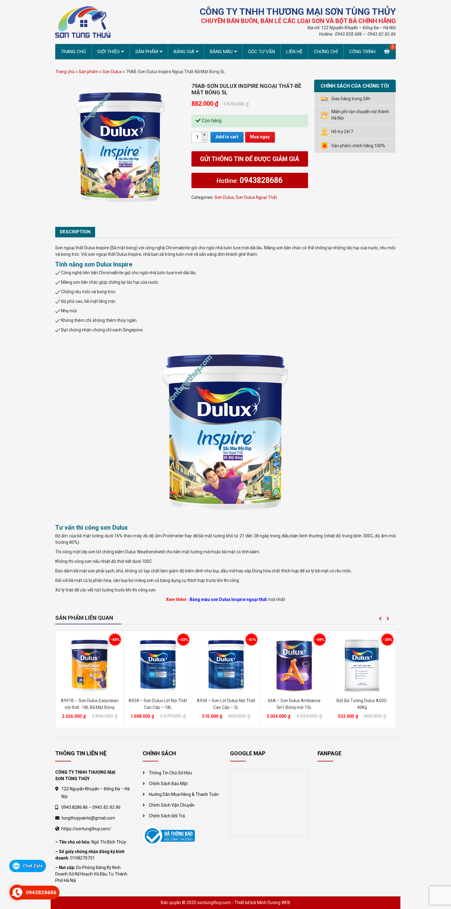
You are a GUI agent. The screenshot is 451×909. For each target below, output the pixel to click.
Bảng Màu (221, 51)
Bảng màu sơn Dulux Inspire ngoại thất (228, 599)
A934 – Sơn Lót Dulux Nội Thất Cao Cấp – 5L (226, 703)
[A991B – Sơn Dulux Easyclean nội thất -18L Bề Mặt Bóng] (89, 665)
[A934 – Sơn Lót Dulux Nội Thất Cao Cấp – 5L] (226, 665)
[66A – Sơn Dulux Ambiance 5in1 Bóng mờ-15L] (294, 665)
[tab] (75, 232)
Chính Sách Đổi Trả (167, 815)
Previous (380, 618)
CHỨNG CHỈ (326, 51)
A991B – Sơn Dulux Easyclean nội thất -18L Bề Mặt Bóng (89, 703)
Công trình (362, 51)
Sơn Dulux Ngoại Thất (256, 197)
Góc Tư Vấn (261, 51)
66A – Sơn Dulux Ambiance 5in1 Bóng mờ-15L (294, 703)
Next (388, 618)
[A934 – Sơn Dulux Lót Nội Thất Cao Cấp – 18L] (158, 665)
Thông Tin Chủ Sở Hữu (170, 772)
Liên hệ (294, 51)
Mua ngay (260, 136)
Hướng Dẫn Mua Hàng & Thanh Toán (184, 794)
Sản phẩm (146, 51)
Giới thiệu (108, 51)
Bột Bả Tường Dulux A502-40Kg (362, 703)
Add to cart (227, 136)
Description (75, 232)
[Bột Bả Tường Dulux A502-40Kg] (362, 665)
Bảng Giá (184, 51)
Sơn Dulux (112, 71)
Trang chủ (73, 51)
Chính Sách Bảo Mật (168, 783)
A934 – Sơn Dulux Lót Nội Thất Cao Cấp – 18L (158, 703)
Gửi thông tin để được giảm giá (249, 159)
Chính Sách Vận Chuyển (172, 805)
